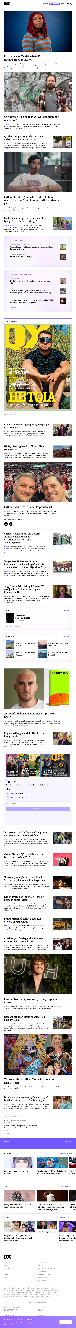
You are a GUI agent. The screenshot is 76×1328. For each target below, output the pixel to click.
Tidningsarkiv (43, 1271)
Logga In (45, 3)
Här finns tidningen (44, 1274)
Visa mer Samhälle (64, 1153)
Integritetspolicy (44, 1277)
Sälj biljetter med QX (13, 626)
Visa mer (66, 610)
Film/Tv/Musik (14, 278)
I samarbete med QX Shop (18, 254)
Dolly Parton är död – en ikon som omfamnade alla (30, 282)
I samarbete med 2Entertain (19, 244)
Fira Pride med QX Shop (21, 256)
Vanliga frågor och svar (46, 1268)
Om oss (40, 1266)
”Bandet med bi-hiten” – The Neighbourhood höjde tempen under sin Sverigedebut (32, 301)
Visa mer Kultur (65, 1217)
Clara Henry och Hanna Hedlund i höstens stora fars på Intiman (31, 248)
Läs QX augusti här (10, 414)
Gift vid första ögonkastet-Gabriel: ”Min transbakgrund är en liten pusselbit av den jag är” (32, 292)
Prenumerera (54, 3)
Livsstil (6, 1268)
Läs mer (6, 1133)
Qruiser (6, 1274)
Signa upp (65, 1322)
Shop (6, 1277)
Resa (5, 1271)
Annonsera (42, 1263)
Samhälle (7, 1263)
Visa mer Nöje (66, 1186)
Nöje (11, 288)
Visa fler (13, 307)
